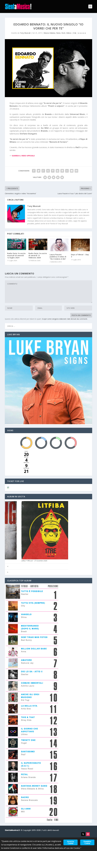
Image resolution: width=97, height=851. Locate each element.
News (58, 33)
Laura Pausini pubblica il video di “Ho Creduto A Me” (58, 256)
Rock (63, 33)
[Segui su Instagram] (88, 834)
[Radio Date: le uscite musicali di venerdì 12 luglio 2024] (16, 244)
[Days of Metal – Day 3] (80, 245)
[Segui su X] (83, 834)
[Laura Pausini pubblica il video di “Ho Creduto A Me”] (59, 245)
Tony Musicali (25, 33)
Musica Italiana (49, 33)
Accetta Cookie (70, 842)
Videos (68, 33)
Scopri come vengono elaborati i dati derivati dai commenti (64, 319)
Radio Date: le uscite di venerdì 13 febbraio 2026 (38, 255)
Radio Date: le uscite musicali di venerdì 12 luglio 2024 (16, 255)
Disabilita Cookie (87, 842)
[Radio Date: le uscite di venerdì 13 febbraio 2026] (38, 244)
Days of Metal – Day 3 (80, 255)
